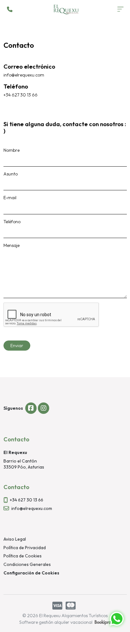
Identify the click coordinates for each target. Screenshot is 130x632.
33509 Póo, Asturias (23, 467)
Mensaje (11, 245)
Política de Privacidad (24, 547)
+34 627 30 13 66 (26, 500)
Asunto (10, 174)
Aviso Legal (14, 539)
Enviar (16, 345)
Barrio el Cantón (20, 461)
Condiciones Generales (27, 564)
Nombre (11, 150)
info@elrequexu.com (31, 508)
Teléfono (12, 221)
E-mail (9, 197)
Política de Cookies (22, 556)
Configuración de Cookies (31, 573)
